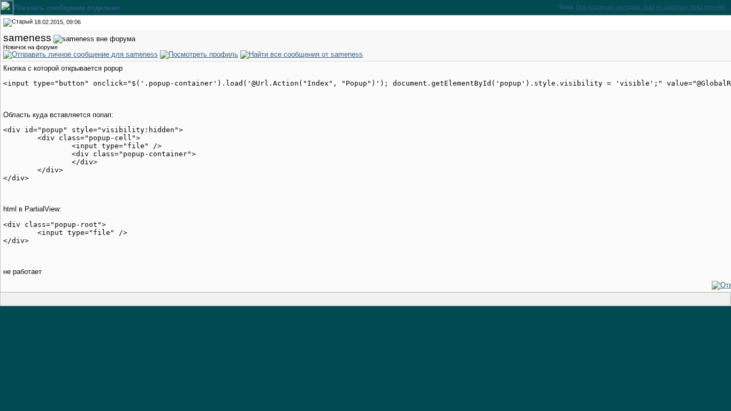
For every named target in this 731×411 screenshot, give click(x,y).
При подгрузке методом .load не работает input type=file (651, 7)
